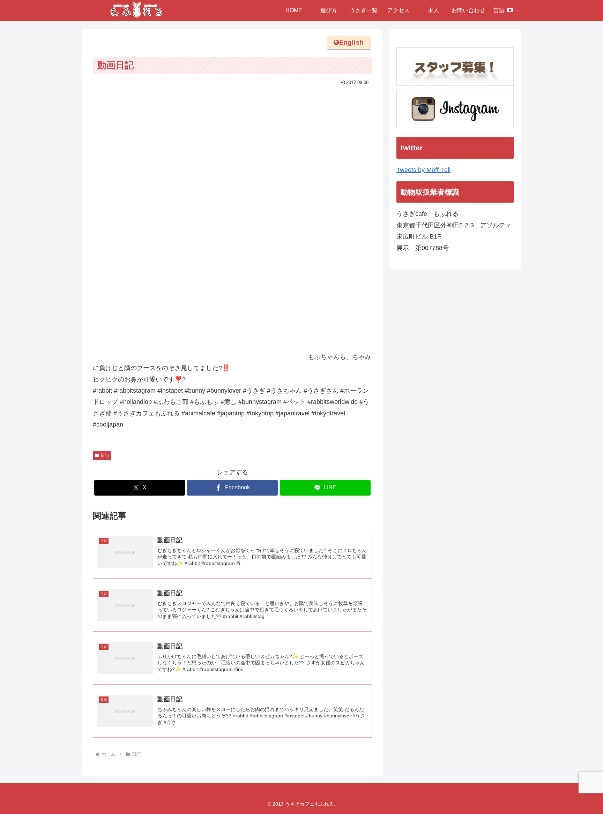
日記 (104, 455)
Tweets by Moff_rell (423, 169)
